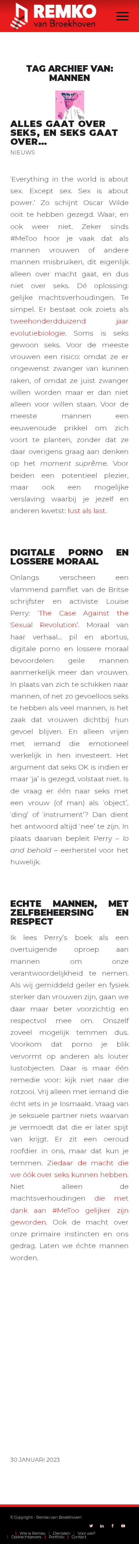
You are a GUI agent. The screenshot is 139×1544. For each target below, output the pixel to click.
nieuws (22, 152)
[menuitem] (11, 1533)
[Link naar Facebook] (112, 1525)
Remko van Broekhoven (59, 1517)
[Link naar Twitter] (91, 1525)
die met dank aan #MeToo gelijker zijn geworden (69, 1210)
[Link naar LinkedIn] (102, 1525)
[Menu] (119, 16)
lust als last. (87, 510)
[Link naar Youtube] (123, 1525)
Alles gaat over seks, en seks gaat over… (64, 132)
